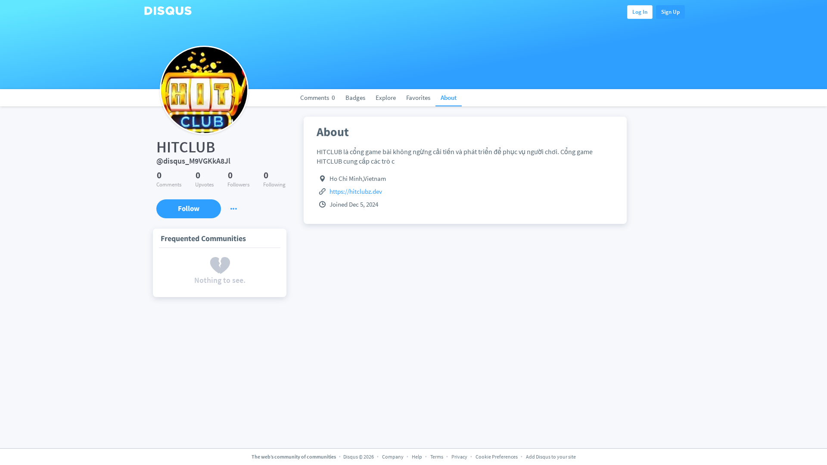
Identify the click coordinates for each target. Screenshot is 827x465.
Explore (386, 97)
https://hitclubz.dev (356, 191)
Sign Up (670, 12)
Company (393, 456)
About (449, 97)
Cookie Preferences (497, 456)
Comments (317, 97)
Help (417, 456)
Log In (639, 12)
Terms (436, 456)
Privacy (459, 456)
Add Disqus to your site (551, 456)
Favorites (418, 97)
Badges (355, 97)
